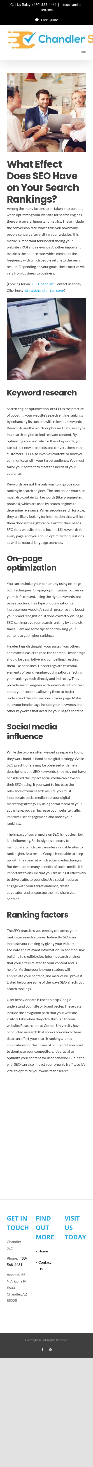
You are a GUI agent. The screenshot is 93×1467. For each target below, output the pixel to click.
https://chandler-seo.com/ (44, 290)
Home (43, 1251)
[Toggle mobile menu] (83, 52)
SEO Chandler (42, 284)
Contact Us (44, 1265)
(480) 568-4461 (44, 4)
